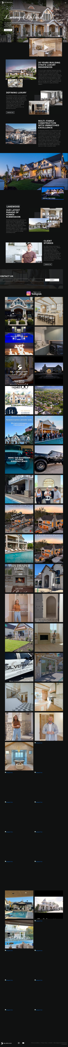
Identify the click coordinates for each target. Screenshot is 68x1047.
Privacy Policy (44, 1042)
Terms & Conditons (35, 1042)
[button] (65, 3)
